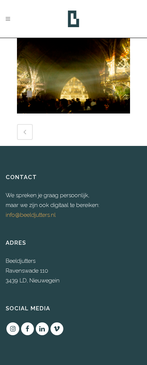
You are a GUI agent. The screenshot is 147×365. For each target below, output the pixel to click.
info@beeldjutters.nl (31, 215)
